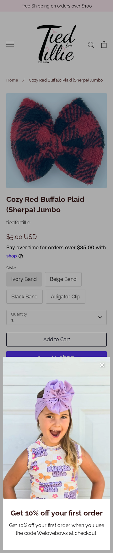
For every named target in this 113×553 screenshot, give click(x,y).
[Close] (102, 364)
